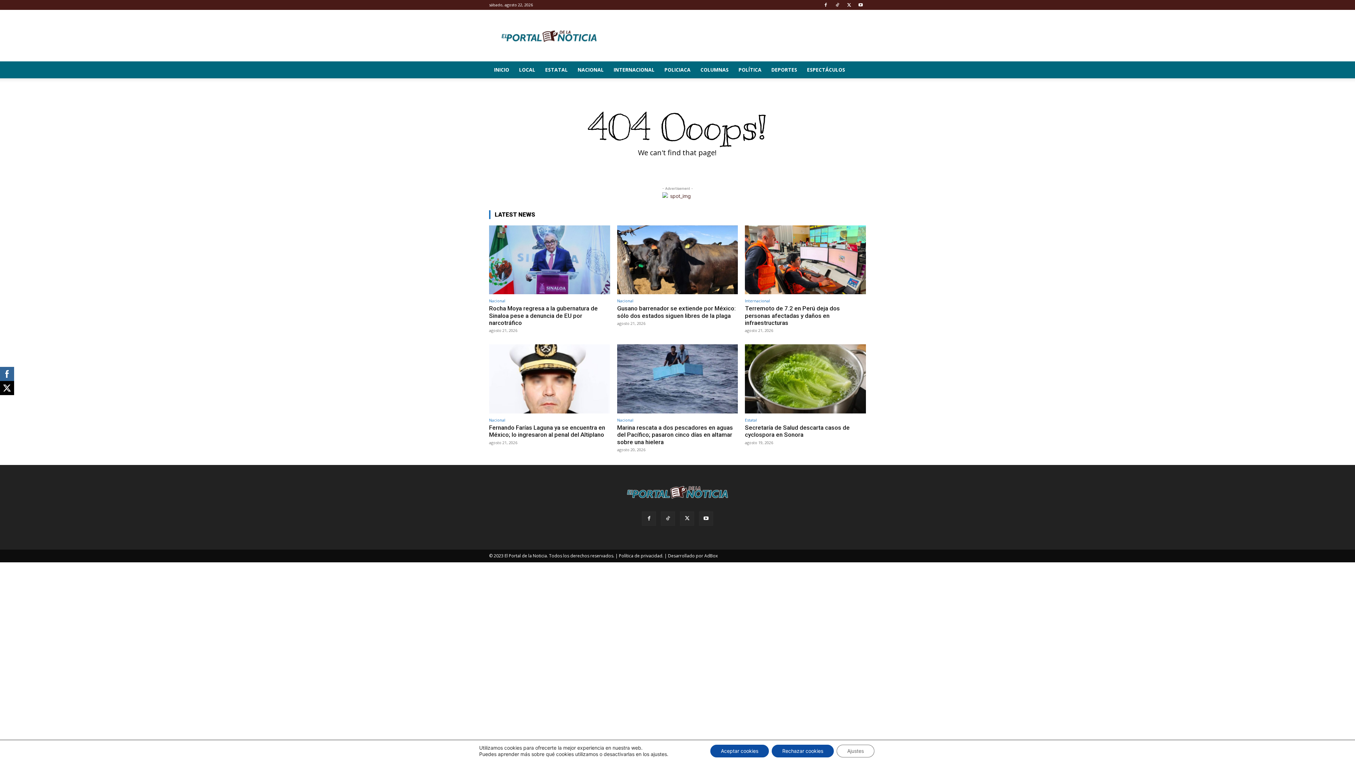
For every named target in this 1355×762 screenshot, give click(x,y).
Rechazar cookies (802, 751)
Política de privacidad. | (643, 556)
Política (750, 69)
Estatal (556, 69)
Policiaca (677, 69)
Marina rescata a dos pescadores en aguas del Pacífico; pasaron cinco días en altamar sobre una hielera (675, 435)
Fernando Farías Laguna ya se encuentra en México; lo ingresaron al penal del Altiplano (547, 431)
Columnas (714, 69)
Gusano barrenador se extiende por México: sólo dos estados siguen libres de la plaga (676, 312)
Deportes (784, 69)
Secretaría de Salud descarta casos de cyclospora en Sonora (797, 431)
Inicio (501, 69)
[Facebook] (825, 5)
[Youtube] (860, 5)
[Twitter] (849, 5)
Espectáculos (826, 69)
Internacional (634, 69)
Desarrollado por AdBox (693, 556)
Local (527, 69)
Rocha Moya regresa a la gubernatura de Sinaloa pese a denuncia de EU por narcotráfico (543, 315)
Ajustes (855, 751)
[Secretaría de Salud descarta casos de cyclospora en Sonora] (805, 378)
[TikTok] (837, 5)
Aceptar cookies (739, 751)
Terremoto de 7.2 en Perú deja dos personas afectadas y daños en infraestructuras (792, 315)
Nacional (591, 69)
